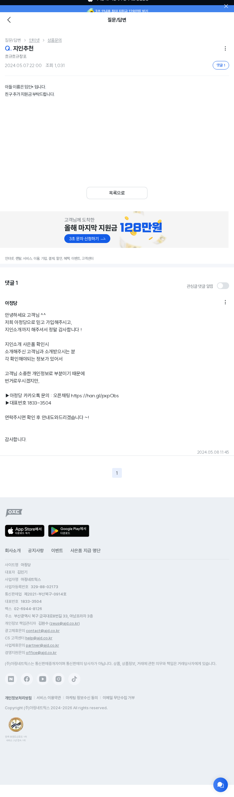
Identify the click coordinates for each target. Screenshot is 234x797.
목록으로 (117, 193)
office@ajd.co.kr (41, 652)
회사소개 (13, 550)
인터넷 (34, 40)
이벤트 (57, 550)
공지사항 (36, 550)
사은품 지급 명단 (85, 550)
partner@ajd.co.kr (42, 645)
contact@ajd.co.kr (43, 630)
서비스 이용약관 (49, 697)
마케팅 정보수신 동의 (82, 697)
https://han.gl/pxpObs (95, 395)
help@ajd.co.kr (38, 638)
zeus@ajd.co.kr (65, 623)
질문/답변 (13, 40)
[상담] (220, 784)
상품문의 (55, 40)
